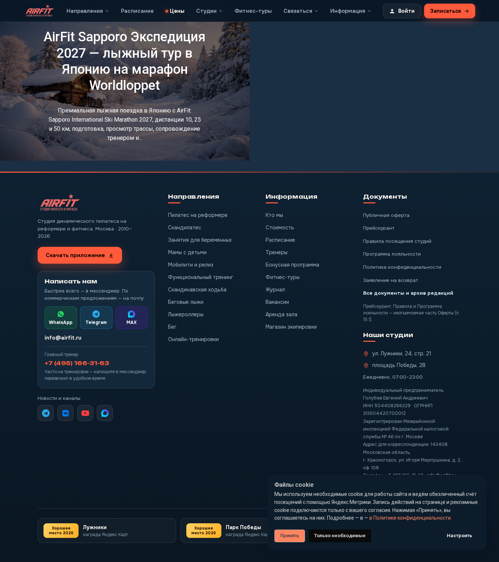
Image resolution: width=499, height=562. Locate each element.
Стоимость (280, 227)
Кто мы (274, 215)
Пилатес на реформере (198, 215)
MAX (131, 322)
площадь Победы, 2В (399, 365)
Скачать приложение (75, 255)
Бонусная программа (292, 264)
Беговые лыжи (185, 302)
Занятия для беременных (200, 240)
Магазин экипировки (291, 327)
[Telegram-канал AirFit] (46, 413)
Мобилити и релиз (190, 264)
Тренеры (276, 252)
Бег (172, 327)
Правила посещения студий (397, 241)
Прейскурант (379, 228)
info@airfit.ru (63, 337)
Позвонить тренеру (309, 90)
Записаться (445, 11)
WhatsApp (60, 322)
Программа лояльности (392, 254)
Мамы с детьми (187, 252)
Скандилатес (184, 227)
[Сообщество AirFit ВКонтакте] (65, 413)
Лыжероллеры (185, 314)
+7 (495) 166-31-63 (77, 363)
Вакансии (277, 302)
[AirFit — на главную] (59, 203)
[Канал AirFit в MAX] (105, 413)
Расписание (280, 240)
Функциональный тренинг (200, 277)
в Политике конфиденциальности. (410, 518)
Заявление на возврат (390, 280)
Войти (406, 11)
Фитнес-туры (283, 277)
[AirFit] (39, 11)
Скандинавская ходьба (197, 289)
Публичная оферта (386, 215)
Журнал (275, 289)
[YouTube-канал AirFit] (85, 413)
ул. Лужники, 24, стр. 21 (401, 353)
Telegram (96, 322)
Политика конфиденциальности (402, 267)
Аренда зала (281, 314)
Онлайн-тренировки (193, 339)
